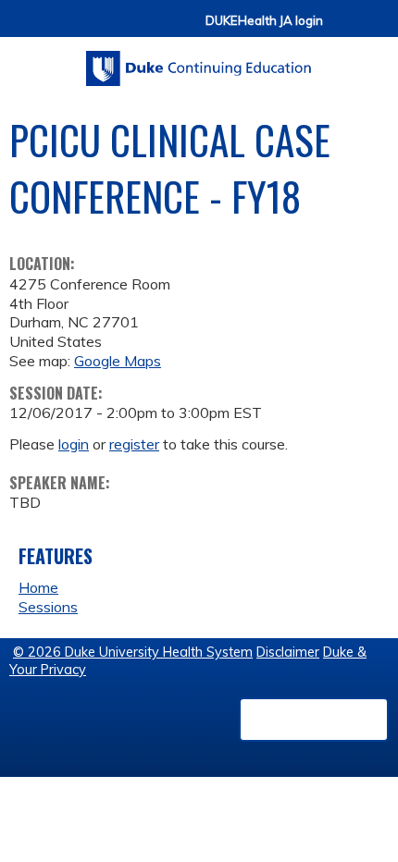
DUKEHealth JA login (264, 21)
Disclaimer (287, 652)
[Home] (199, 62)
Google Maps (117, 360)
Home (38, 587)
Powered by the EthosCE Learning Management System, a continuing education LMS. (314, 719)
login (73, 444)
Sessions (48, 606)
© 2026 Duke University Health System (133, 652)
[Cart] (344, 29)
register (134, 444)
